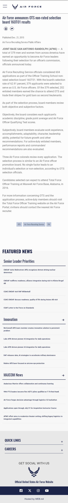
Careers (10, 449)
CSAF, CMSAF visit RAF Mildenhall (17, 291)
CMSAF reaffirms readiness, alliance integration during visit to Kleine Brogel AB (34, 282)
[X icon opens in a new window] (29, 490)
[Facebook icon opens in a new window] (21, 490)
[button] (5, 6)
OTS (19, 224)
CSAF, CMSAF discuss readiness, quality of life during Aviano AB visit (31, 299)
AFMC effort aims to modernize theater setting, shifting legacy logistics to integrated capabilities (33, 417)
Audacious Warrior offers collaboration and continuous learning (28, 384)
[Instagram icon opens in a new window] (38, 490)
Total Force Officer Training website (26, 203)
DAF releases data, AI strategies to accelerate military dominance (30, 355)
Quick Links (13, 440)
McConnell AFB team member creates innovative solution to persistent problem (32, 329)
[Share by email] (12, 29)
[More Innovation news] (63, 319)
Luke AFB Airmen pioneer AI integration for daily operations (27, 339)
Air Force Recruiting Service (34, 224)
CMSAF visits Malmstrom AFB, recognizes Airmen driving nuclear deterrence (29, 271)
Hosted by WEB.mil (34, 499)
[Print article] (6, 29)
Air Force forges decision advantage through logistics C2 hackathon (30, 400)
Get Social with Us (34, 463)
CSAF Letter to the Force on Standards (19, 308)
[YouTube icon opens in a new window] (47, 490)
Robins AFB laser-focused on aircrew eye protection (24, 363)
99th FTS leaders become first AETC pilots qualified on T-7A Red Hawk (31, 392)
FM (49, 224)
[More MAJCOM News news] (63, 375)
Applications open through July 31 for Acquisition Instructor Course (30, 408)
